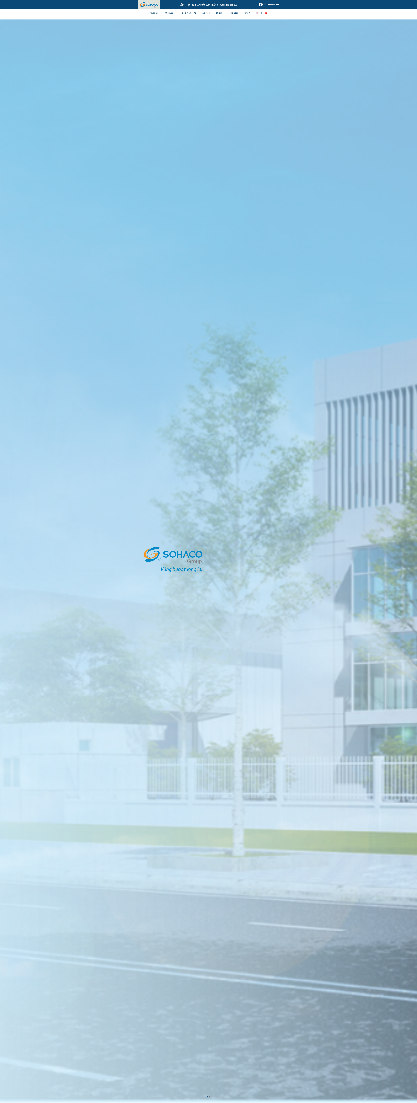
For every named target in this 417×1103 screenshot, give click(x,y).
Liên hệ (247, 13)
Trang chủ (154, 13)
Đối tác (219, 13)
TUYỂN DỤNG (233, 13)
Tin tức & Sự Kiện (189, 13)
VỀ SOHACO (169, 13)
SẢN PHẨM (205, 13)
